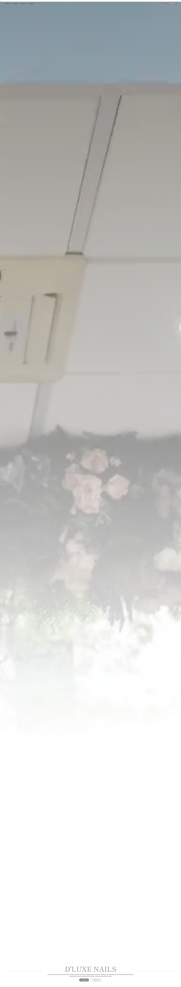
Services (15, 3)
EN (159, 3)
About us (7, 3)
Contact (31, 3)
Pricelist (23, 3)
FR (164, 3)
